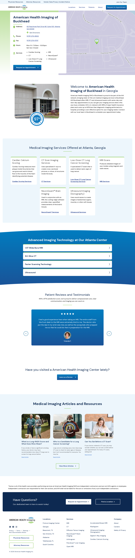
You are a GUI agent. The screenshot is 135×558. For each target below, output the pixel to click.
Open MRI (70, 547)
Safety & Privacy (120, 530)
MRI (68, 523)
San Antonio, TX (48, 534)
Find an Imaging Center (51, 523)
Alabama (46, 537)
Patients (91, 7)
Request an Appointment (26, 67)
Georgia (46, 527)
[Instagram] (16, 527)
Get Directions (34, 33)
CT (68, 527)
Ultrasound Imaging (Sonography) (80, 192)
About (100, 7)
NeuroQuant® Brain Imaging (51, 192)
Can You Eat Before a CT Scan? (98, 441)
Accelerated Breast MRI (98, 523)
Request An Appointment (116, 7)
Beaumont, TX (48, 530)
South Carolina (48, 545)
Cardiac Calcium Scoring (20, 161)
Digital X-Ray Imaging (98, 536)
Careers (117, 527)
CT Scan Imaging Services (49, 161)
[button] (26, 333)
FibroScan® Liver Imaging (76, 543)
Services (82, 7)
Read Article (25, 457)
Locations (71, 7)
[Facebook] (13, 527)
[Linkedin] (10, 527)
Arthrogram (71, 539)
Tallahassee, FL (48, 541)
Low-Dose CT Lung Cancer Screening (80, 161)
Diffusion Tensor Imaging (75, 530)
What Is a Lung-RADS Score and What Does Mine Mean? (35, 442)
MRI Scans (105, 160)
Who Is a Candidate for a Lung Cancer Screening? (66, 442)
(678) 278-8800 (33, 36)
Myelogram (94, 527)
